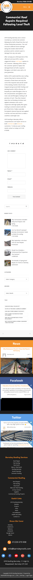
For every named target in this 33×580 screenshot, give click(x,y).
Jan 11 (29, 354)
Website (10, 187)
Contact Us (16, 516)
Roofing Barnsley (16, 469)
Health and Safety (16, 514)
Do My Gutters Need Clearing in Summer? (15, 308)
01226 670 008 (19, 542)
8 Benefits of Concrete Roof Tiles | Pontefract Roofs (16, 386)
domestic (19, 124)
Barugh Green (10, 533)
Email (10, 179)
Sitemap (22, 575)
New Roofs (16, 465)
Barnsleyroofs (10, 354)
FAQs (16, 508)
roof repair (19, 61)
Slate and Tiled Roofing (16, 488)
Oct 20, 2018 (27, 427)
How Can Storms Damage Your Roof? (14, 311)
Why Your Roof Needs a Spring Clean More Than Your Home (16, 322)
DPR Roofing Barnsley (12, 394)
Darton (10, 535)
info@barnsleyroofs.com (19, 548)
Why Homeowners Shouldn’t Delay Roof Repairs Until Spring (16, 350)
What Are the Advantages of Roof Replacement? (14, 318)
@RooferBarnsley (11, 427)
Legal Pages (29, 575)
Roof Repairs (16, 481)
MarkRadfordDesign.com (7, 575)
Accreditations (16, 512)
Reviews (16, 504)
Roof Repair (16, 461)
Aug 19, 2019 (27, 394)
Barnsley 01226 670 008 (24, 2)
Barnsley (10, 525)
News (16, 510)
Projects (16, 506)
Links (17, 575)
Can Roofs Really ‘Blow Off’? (12, 306)
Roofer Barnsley (16, 471)
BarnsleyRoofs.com (23, 445)
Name (10, 171)
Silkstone (10, 529)
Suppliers (16, 492)
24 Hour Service (16, 490)
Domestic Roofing (16, 473)
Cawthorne (10, 527)
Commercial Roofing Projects (16, 494)
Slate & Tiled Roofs (16, 467)
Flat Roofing (16, 463)
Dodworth (10, 531)
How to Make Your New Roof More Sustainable (14, 314)
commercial (11, 124)
